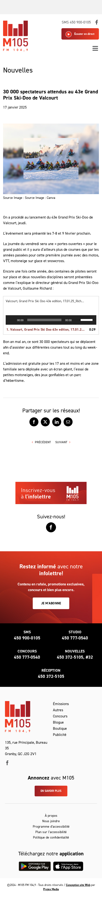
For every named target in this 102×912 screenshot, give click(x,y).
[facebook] (7, 763)
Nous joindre (51, 821)
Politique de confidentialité (51, 837)
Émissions (61, 703)
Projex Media (51, 889)
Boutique (60, 728)
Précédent (43, 442)
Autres (58, 709)
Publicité (59, 734)
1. (46, 329)
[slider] (87, 319)
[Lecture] (11, 320)
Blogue (58, 722)
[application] (51, 320)
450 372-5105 (51, 676)
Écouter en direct (84, 34)
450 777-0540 (75, 638)
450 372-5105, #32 (75, 657)
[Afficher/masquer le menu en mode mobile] (96, 48)
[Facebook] (51, 527)
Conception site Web (78, 885)
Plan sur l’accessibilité (51, 832)
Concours (60, 716)
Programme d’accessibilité (51, 826)
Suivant (61, 442)
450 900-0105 (27, 638)
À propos (51, 815)
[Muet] (76, 320)
